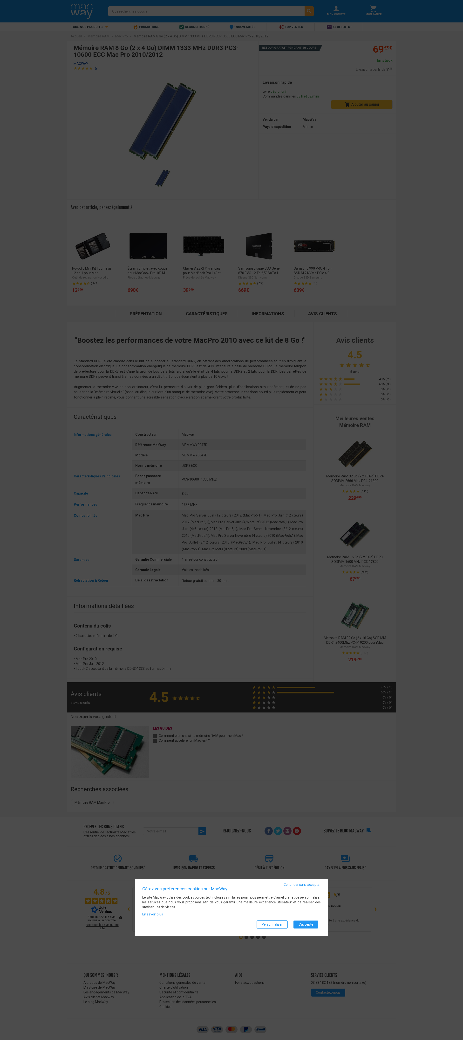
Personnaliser (272, 924)
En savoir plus (152, 914)
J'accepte (305, 924)
